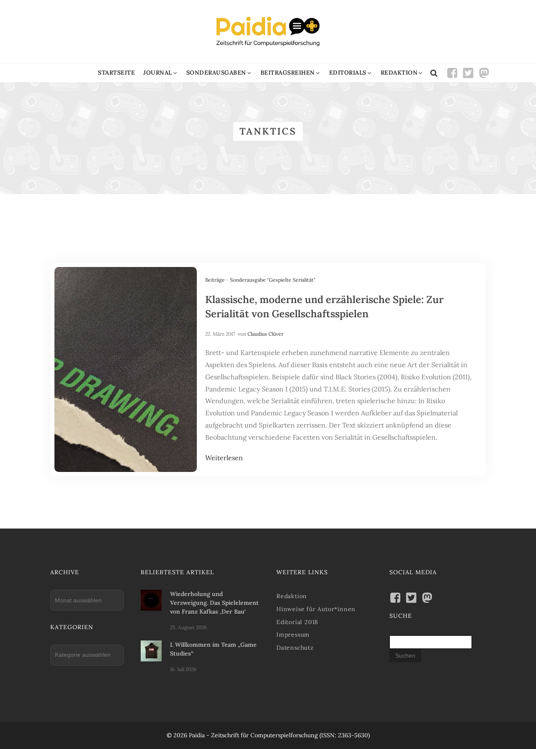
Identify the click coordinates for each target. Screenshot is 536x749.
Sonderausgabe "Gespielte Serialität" (272, 280)
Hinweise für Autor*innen (316, 609)
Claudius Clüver (265, 334)
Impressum (293, 634)
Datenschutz (295, 647)
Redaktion (291, 596)
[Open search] (434, 73)
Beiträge (215, 280)
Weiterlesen (224, 458)
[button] (160, 72)
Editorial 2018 (297, 622)
